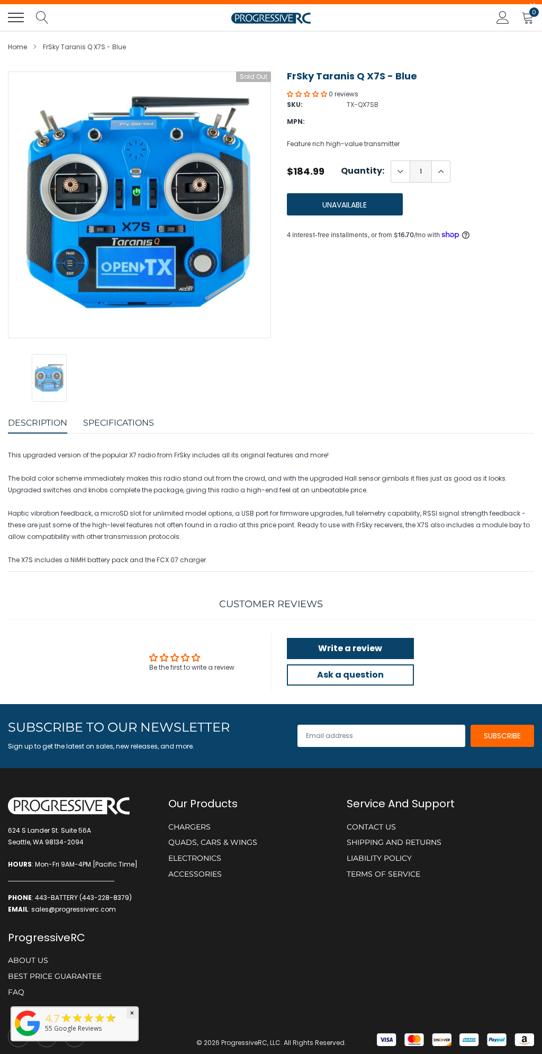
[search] (42, 17)
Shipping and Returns (394, 842)
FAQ (16, 992)
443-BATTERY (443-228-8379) (83, 897)
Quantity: (362, 171)
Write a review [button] (350, 648)
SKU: (295, 104)
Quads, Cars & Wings (212, 842)
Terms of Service (383, 874)
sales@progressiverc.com (73, 909)
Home (17, 46)
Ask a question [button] (350, 675)
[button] (308, 93)
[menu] (16, 17)
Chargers (189, 827)
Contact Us (371, 827)
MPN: (296, 121)
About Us (28, 960)
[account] (502, 17)
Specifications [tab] (118, 423)
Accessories (195, 874)
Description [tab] (37, 423)
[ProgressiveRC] (27, 1036)
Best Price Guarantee (55, 976)
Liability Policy (379, 858)
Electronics (194, 858)
